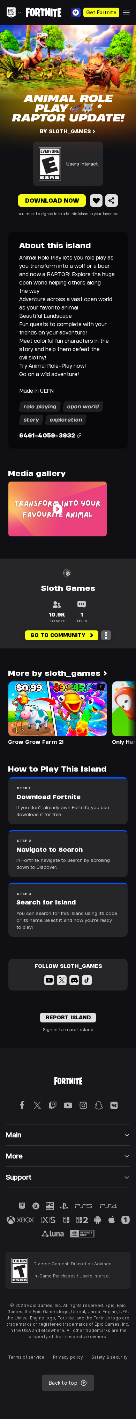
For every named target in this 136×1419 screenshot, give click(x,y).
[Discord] (74, 980)
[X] (62, 980)
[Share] (111, 200)
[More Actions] (106, 635)
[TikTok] (87, 980)
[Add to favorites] (96, 200)
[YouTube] (49, 980)
